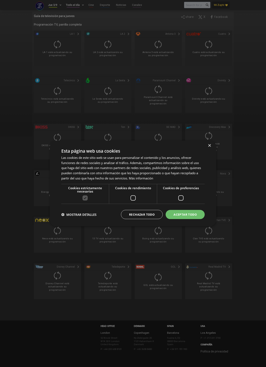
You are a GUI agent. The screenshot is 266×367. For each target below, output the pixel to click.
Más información (141, 178)
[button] (78, 214)
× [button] (209, 145)
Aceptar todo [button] (185, 214)
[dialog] (133, 183)
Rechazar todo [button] (142, 214)
